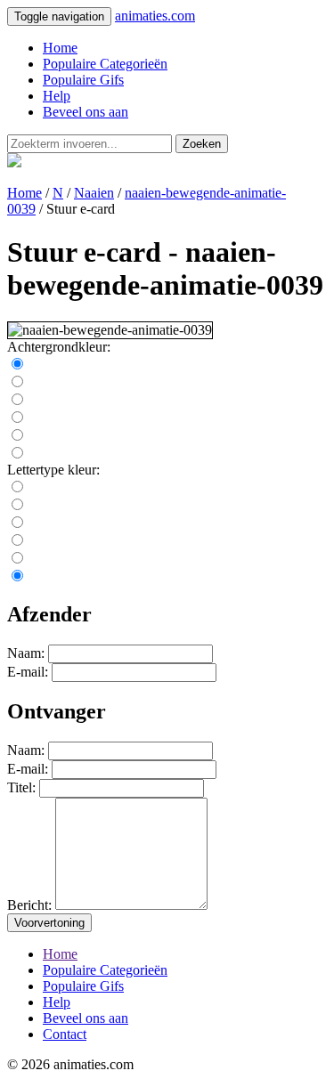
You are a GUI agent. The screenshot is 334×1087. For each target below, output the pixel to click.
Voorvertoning (49, 922)
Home (60, 47)
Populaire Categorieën (105, 63)
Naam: (26, 653)
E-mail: (27, 671)
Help (56, 95)
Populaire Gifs (83, 79)
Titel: (21, 787)
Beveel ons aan (85, 111)
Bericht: (29, 905)
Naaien (94, 192)
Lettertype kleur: (53, 469)
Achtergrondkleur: (58, 346)
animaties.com (155, 15)
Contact (64, 1034)
